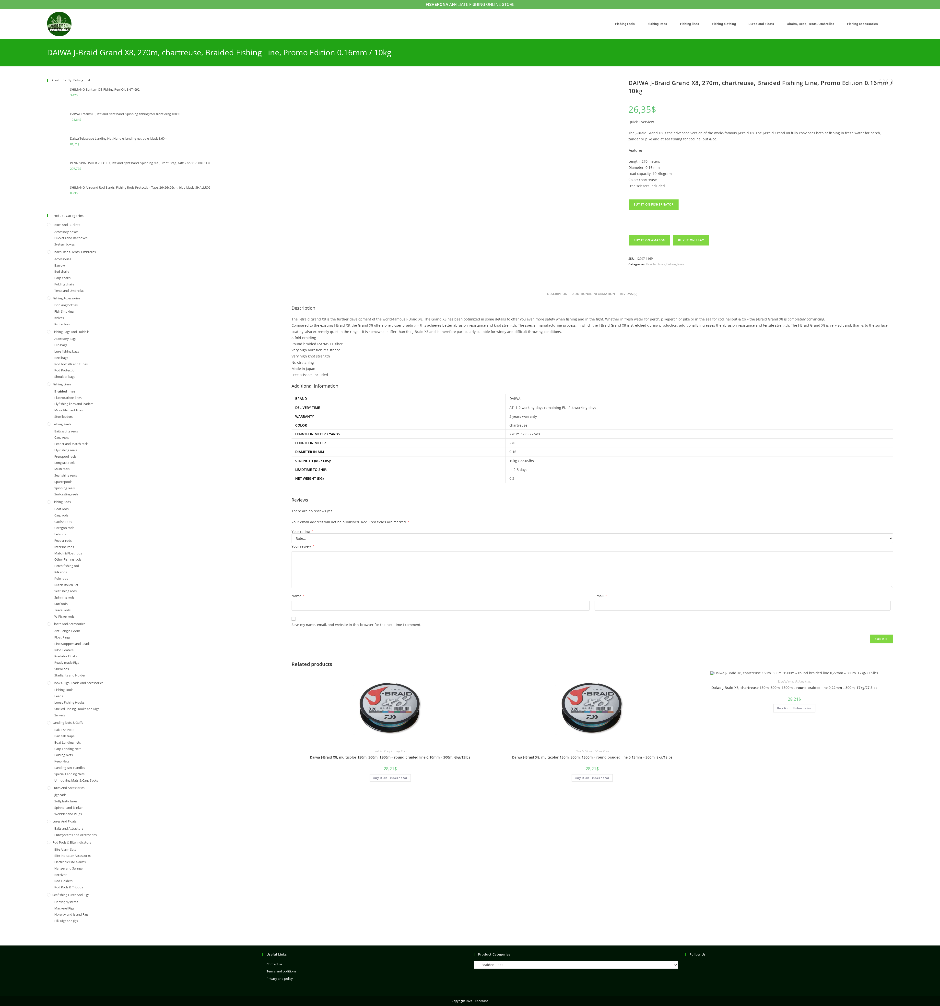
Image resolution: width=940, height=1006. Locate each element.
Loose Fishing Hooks (69, 702)
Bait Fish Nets (64, 729)
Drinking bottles (66, 305)
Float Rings (62, 637)
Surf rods (61, 603)
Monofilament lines (68, 410)
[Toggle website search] (892, 24)
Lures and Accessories (68, 787)
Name (298, 596)
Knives (59, 318)
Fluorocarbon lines (68, 397)
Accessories (62, 259)
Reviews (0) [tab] (628, 294)
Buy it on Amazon (649, 240)
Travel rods (62, 610)
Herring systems (66, 902)
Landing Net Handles (69, 767)
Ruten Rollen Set (66, 585)
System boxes (64, 244)
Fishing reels (61, 424)
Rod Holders (63, 881)
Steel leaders (63, 416)
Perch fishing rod (66, 566)
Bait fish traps (64, 736)
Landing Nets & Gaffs (67, 722)
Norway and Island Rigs (71, 914)
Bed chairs (61, 271)
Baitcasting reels (66, 431)
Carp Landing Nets (67, 749)
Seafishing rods (65, 591)
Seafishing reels (65, 475)
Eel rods (60, 534)
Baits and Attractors (68, 828)
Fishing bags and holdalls (70, 332)
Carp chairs (62, 278)
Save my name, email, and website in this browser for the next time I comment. (356, 624)
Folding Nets (63, 755)
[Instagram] (688, 964)
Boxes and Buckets (66, 224)
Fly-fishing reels (65, 450)
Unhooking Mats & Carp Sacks (76, 780)
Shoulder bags (64, 376)
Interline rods (64, 547)
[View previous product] (882, 82)
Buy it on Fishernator (654, 204)
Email (601, 596)
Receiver (60, 874)
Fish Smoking (64, 311)
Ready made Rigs (66, 662)
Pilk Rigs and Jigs (66, 921)
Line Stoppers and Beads (72, 643)
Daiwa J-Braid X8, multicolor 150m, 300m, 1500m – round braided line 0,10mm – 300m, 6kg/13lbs (390, 757)
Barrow (59, 265)
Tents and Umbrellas (69, 290)
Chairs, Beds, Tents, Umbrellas (74, 252)
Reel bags (61, 358)
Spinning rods (64, 597)
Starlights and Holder (69, 675)
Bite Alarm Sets (65, 849)
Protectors (62, 324)
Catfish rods (63, 521)
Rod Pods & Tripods (68, 887)
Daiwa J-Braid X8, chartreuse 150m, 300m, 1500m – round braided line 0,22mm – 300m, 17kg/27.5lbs (794, 687)
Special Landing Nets (69, 774)
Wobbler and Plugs (68, 814)
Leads (58, 696)
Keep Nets (61, 761)
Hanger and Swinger (69, 868)
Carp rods (61, 515)
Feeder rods (63, 540)
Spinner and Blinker (68, 807)
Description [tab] (557, 294)
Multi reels (62, 469)
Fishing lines (675, 264)
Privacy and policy (280, 978)
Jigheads (60, 795)
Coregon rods (64, 528)
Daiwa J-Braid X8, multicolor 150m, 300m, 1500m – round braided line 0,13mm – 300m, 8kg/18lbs (592, 757)
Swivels (59, 715)
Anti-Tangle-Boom (67, 631)
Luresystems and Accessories (75, 835)
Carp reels (61, 437)
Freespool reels (65, 456)
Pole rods (61, 578)
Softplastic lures (65, 801)
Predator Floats (65, 656)
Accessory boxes (66, 232)
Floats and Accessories (68, 624)
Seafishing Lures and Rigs (70, 895)
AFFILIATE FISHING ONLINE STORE (470, 4)
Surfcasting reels (66, 494)
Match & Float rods (68, 553)
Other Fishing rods (67, 559)
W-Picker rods (64, 616)
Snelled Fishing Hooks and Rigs (76, 709)
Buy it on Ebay (691, 240)
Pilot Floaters (63, 650)
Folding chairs (64, 284)
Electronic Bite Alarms (70, 862)
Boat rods (61, 509)
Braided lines (655, 264)
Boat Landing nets (67, 742)
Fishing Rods (61, 502)
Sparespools (63, 481)
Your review (303, 546)
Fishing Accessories (66, 298)
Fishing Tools (63, 689)
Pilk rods (60, 572)
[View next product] (889, 82)
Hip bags (60, 345)
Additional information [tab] (593, 294)
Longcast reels (64, 462)
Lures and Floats (64, 821)
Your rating (302, 531)
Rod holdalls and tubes (71, 364)
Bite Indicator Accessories (72, 855)
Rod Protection (65, 370)
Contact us (274, 964)
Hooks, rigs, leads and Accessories (77, 683)
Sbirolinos (61, 669)
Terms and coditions (281, 971)
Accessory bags (65, 338)
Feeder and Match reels (71, 444)
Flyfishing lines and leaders (73, 404)
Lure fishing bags (66, 351)
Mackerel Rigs (64, 908)
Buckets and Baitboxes (70, 238)
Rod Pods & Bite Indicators (71, 842)
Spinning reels (64, 488)
